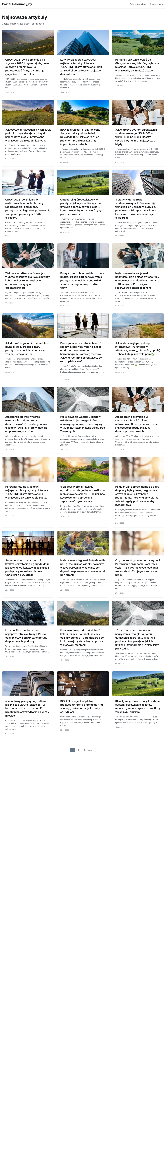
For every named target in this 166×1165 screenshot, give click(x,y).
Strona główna (157, 4)
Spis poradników (138, 4)
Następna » (89, 750)
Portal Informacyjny (17, 4)
